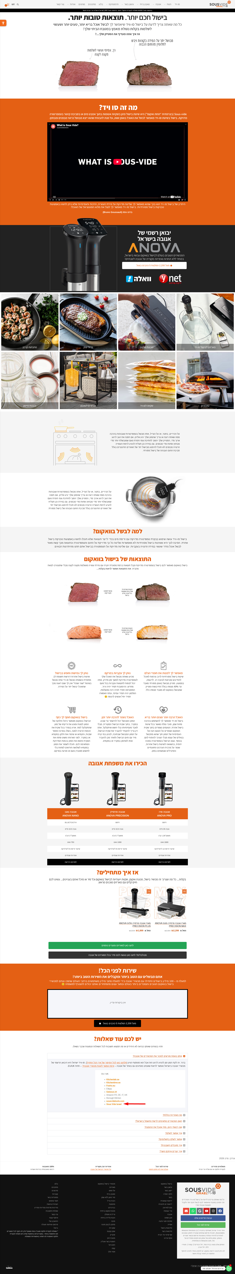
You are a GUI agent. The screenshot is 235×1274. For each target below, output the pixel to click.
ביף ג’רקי (111, 1208)
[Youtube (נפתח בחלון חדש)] (206, 1211)
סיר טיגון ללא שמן (108, 1197)
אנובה (169, 1214)
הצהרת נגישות (52, 1204)
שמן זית (112, 1228)
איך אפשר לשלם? (173, 1133)
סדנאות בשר (167, 1231)
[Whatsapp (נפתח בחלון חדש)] (193, 1211)
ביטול (55, 1228)
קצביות (55, 1194)
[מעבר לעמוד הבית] (203, 1189)
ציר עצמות (168, 1211)
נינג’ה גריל (111, 1201)
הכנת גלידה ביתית (108, 1218)
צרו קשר (54, 1214)
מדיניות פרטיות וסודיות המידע (46, 1208)
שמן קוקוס (111, 1231)
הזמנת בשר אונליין (108, 1241)
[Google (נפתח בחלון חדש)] (200, 1211)
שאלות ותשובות (52, 1211)
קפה (113, 1248)
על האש (112, 1190)
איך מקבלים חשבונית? (171, 1145)
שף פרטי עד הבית (165, 1235)
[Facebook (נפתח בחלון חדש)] (220, 1211)
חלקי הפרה (167, 1194)
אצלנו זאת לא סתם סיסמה (158, 1169)
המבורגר (111, 1245)
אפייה (170, 1224)
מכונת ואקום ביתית (107, 1211)
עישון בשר (168, 1187)
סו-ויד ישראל (197, 1266)
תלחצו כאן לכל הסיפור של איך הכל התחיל (107, 1062)
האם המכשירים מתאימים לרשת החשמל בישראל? (158, 1121)
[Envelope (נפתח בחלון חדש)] (186, 1211)
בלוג (56, 1184)
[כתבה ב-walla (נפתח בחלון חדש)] (138, 279)
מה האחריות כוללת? (172, 1115)
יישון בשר (168, 1190)
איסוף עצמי (53, 1218)
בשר (170, 1197)
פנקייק (112, 1235)
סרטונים (55, 1190)
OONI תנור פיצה (165, 1221)
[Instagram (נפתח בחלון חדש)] (213, 1211)
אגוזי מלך (111, 1252)
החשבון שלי (53, 1221)
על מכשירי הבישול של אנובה (101, 1169)
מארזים (112, 1187)
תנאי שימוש (53, 1201)
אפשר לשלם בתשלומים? (170, 1139)
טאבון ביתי (111, 1194)
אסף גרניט (168, 1238)
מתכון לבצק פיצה (108, 1224)
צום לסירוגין (167, 1208)
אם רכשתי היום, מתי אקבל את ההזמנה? (163, 1127)
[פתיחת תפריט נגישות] (3, 23)
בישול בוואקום (166, 1184)
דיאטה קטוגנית (166, 1201)
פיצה (113, 1221)
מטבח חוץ (111, 1238)
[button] (9, 4)
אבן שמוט (168, 1218)
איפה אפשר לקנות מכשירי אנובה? (98, 1066)
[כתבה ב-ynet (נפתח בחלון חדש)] (170, 279)
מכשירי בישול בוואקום (106, 1184)
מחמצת (112, 1204)
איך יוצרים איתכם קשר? (171, 1151)
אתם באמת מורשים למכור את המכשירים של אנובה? (157, 1056)
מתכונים (55, 1187)
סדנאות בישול (166, 1228)
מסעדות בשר (52, 1197)
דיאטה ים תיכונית (165, 1204)
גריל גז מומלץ (110, 1214)
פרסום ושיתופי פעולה (49, 1224)
